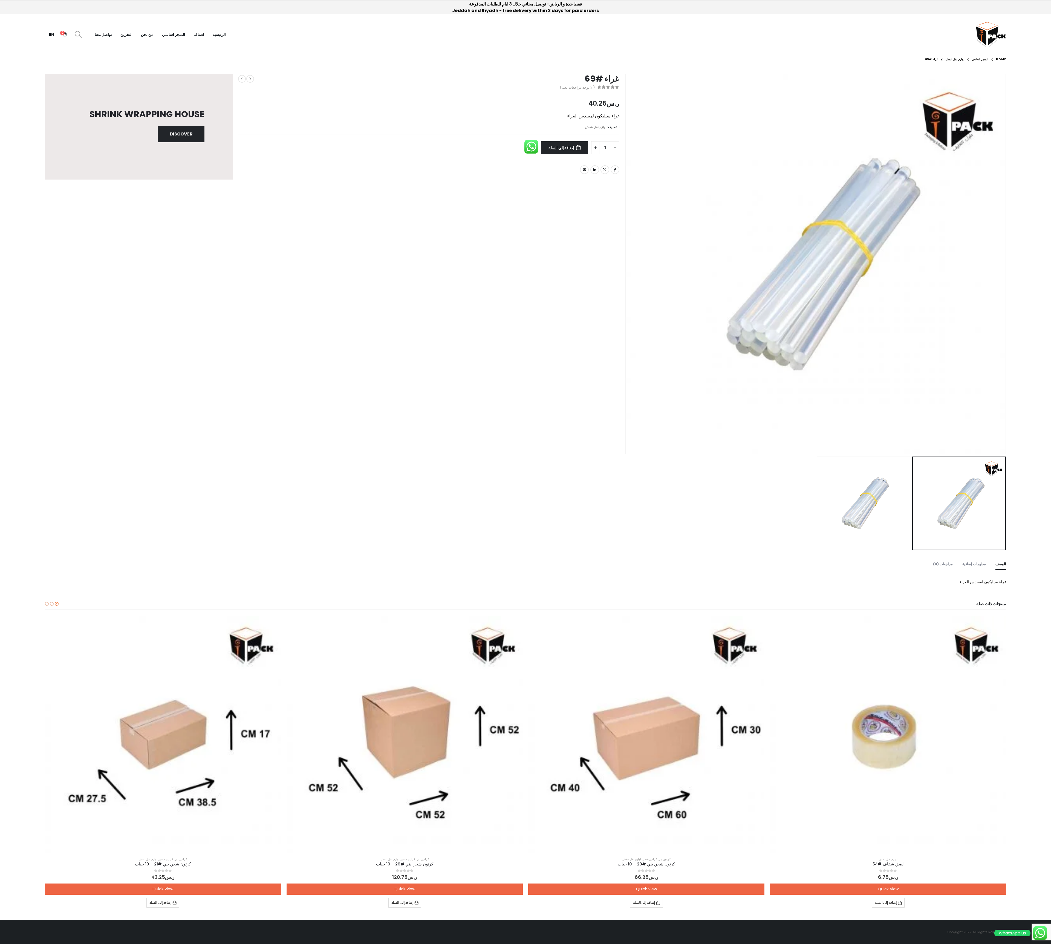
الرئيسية (219, 34)
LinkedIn (594, 169)
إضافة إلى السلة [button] (886, 902)
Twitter (604, 169)
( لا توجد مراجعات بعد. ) (577, 87)
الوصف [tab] (1000, 564)
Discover (181, 134)
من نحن (147, 34)
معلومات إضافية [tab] (974, 564)
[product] (888, 734)
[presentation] (999, 264)
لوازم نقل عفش (596, 127)
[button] (56, 604)
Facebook (615, 169)
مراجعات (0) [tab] (943, 564)
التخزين (126, 34)
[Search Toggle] (78, 34)
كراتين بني (664, 859)
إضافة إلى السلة (561, 148)
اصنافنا (199, 34)
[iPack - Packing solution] (991, 34)
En (51, 34)
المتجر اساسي (173, 34)
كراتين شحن (649, 859)
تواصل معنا (103, 34)
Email (584, 169)
